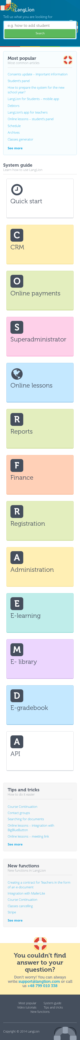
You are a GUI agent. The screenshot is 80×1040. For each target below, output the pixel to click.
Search (40, 33)
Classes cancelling (20, 906)
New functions (40, 1012)
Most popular (27, 1003)
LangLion (33, 1031)
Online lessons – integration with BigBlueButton (31, 827)
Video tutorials (26, 1007)
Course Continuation (22, 806)
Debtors (13, 105)
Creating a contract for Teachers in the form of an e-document (39, 884)
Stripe (12, 912)
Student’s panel (19, 81)
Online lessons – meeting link (28, 836)
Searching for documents (26, 819)
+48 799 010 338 (43, 985)
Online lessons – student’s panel (31, 119)
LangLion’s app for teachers (28, 112)
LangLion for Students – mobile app (33, 99)
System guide (52, 1003)
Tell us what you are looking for (27, 17)
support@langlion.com (39, 981)
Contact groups (19, 813)
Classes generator (20, 139)
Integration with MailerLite (26, 893)
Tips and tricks (53, 1007)
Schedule (14, 126)
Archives (14, 132)
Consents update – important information (38, 74)
